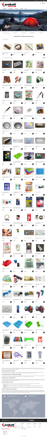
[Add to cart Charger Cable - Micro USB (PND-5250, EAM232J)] (44, 286)
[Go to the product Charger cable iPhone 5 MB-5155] (7, 294)
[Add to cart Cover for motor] (33, 317)
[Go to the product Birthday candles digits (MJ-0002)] (29, 217)
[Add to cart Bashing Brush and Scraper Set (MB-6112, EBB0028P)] (22, 194)
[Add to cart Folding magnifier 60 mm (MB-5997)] (44, 87)
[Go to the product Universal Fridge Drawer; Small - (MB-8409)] (40, 141)
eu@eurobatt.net (4, 0)
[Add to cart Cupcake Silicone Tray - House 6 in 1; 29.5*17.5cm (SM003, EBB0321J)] (33, 332)
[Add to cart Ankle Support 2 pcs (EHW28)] (33, 164)
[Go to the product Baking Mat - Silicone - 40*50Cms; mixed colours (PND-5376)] (40, 171)
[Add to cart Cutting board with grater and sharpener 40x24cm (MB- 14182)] (33, 87)
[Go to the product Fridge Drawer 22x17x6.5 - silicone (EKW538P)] (18, 95)
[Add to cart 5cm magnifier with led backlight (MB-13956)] (11, 72)
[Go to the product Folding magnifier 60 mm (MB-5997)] (40, 79)
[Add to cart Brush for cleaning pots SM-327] (33, 240)
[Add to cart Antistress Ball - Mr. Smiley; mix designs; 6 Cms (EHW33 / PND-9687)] (44, 164)
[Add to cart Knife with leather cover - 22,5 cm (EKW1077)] (11, 118)
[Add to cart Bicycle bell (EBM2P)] (44, 194)
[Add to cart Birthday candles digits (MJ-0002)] (33, 225)
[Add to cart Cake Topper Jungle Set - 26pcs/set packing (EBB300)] (33, 72)
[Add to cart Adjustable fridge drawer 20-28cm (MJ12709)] (22, 72)
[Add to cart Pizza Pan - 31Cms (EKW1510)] (44, 118)
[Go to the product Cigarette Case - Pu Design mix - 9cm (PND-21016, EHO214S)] (29, 294)
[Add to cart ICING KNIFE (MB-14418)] (11, 54)
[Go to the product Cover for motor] (29, 309)
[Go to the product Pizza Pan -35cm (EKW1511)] (18, 125)
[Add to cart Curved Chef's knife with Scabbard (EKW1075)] (22, 87)
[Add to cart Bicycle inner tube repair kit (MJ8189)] (33, 210)
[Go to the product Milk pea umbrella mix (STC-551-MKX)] (18, 110)
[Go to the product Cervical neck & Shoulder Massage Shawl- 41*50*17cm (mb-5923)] (29, 278)
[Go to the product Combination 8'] (18, 309)
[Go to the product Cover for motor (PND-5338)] (40, 309)
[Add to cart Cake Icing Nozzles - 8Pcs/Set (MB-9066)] (33, 256)
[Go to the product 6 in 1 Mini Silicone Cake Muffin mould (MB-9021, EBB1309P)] (18, 156)
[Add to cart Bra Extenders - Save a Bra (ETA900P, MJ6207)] (11, 240)
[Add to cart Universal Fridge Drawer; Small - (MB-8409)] (44, 149)
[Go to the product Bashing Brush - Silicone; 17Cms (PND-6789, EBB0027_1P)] (7, 186)
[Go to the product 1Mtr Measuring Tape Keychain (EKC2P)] (7, 156)
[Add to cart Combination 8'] (22, 317)
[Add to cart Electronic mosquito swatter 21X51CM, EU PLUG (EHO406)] (44, 363)
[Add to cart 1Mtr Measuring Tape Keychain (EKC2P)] (11, 164)
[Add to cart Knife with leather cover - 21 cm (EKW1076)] (44, 103)
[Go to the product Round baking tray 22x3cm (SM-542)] (40, 125)
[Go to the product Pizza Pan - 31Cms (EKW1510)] (40, 110)
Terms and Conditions (17, 426)
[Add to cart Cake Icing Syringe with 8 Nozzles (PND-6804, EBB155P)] (44, 256)
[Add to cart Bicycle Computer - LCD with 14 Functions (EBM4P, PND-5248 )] (22, 210)
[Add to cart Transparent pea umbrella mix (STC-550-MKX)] (33, 149)
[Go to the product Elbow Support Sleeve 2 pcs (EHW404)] (29, 355)
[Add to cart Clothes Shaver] (44, 302)
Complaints (34, 426)
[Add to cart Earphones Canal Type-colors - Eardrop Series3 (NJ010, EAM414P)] (11, 363)
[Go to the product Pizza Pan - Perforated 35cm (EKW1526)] (7, 125)
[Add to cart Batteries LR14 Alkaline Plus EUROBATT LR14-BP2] (33, 195)
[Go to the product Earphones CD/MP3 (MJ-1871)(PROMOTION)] (18, 355)
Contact (40, 426)
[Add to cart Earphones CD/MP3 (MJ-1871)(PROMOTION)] (22, 363)
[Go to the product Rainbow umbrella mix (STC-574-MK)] (29, 125)
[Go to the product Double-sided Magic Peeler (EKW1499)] (29, 339)
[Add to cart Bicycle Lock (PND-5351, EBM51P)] (11, 225)
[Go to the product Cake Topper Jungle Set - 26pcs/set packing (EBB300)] (29, 64)
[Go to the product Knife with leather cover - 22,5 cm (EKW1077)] (7, 110)
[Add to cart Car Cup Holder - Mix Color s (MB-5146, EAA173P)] (22, 286)
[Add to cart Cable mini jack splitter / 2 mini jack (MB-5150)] (44, 240)
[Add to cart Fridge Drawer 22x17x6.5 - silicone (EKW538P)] (22, 103)
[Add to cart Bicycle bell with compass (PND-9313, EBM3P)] (11, 210)
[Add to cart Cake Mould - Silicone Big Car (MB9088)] (11, 271)
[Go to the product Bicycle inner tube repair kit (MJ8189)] (29, 202)
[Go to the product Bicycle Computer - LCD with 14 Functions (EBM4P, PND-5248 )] (18, 202)
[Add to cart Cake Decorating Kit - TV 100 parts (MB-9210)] (11, 256)
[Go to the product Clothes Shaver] (40, 294)
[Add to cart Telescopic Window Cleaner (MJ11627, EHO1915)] (22, 149)
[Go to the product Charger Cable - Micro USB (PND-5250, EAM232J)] (40, 278)
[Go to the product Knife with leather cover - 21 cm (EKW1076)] (40, 95)
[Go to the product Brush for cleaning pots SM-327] (29, 232)
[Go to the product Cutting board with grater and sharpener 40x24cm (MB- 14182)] (29, 79)
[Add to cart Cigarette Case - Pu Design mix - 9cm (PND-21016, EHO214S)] (33, 302)
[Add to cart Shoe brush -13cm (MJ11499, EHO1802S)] (11, 149)
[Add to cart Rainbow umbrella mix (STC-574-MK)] (33, 133)
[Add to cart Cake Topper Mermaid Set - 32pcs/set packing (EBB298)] (44, 72)
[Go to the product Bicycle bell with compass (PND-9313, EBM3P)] (7, 202)
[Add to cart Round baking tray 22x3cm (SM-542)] (44, 133)
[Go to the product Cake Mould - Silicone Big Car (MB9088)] (7, 263)
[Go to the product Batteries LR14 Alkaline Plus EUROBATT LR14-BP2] (29, 186)
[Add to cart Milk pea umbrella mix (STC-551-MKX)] (22, 118)
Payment (22, 426)
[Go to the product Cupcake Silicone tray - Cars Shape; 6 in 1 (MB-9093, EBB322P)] (7, 324)
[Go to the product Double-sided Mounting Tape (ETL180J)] (40, 339)
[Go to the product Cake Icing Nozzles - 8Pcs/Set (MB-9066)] (29, 248)
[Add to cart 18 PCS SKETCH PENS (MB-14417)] (22, 54)
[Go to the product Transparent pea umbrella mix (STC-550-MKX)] (29, 141)
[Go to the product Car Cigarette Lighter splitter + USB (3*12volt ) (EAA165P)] (40, 263)
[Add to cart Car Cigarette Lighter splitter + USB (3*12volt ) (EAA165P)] (44, 271)
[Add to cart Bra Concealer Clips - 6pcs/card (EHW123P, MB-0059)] (44, 225)
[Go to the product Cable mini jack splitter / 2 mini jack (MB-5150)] (40, 232)
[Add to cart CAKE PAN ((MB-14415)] (44, 54)
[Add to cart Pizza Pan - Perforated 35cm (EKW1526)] (11, 133)
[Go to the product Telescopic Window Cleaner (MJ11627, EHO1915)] (18, 141)
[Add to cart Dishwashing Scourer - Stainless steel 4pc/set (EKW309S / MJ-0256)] (11, 348)
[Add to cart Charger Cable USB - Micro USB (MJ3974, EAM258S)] (22, 302)
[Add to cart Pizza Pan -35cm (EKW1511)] (22, 133)
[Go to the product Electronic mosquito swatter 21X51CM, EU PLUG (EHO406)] (40, 355)
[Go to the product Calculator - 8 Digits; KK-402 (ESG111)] (18, 263)
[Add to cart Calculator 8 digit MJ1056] (33, 271)
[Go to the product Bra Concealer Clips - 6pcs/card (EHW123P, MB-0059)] (40, 217)
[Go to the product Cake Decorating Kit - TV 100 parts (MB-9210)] (7, 248)
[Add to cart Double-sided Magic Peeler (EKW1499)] (33, 347)
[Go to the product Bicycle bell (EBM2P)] (40, 186)
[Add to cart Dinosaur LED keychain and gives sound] (44, 332)
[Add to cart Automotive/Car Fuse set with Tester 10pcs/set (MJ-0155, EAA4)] (22, 179)
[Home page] (9, 4)
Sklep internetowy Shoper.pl (23, 435)
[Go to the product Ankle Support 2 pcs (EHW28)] (29, 156)
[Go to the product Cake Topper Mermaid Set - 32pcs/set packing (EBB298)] (40, 64)
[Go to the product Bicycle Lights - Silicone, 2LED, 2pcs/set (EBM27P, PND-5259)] (40, 202)
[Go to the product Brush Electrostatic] (18, 232)
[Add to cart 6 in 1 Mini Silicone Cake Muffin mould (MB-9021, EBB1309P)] (22, 164)
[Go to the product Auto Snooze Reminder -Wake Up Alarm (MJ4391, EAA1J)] (7, 171)
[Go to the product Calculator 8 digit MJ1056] (29, 263)
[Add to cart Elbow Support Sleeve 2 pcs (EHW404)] (33, 363)
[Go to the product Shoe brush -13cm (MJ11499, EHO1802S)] (7, 141)
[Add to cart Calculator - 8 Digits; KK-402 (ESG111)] (22, 271)
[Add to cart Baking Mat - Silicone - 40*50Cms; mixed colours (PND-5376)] (44, 179)
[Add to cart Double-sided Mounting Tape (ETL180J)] (44, 347)
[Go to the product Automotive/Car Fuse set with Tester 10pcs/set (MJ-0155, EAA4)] (18, 171)
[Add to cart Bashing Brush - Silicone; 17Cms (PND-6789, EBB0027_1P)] (11, 194)
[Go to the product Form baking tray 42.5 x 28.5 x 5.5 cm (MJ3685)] (7, 95)
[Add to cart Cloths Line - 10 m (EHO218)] (11, 317)
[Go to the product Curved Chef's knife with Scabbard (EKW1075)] (18, 79)
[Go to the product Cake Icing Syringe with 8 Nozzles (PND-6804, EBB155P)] (40, 248)
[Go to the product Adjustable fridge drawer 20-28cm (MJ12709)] (18, 64)
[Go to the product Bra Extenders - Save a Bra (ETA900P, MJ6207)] (7, 232)
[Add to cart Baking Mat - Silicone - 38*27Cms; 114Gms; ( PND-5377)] (33, 179)
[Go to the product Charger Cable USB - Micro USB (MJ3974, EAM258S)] (18, 294)
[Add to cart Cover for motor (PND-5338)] (44, 317)
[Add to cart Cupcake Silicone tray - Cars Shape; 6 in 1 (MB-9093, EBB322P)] (11, 332)
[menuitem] (5, 9)
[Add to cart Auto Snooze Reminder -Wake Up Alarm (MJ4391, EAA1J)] (11, 179)
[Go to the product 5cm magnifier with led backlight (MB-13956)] (7, 64)
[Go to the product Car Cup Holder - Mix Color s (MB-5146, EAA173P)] (18, 278)
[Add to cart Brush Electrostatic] (22, 240)
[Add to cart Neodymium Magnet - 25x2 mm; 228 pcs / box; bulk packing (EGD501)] (33, 118)
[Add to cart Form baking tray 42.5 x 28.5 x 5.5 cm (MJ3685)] (11, 103)
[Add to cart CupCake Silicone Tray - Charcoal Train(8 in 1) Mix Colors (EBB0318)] (22, 332)
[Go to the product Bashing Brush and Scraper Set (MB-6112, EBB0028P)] (18, 186)
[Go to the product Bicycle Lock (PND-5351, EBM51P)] (7, 217)
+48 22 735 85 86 (9, 0)
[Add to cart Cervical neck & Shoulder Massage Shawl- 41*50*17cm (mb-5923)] (33, 286)
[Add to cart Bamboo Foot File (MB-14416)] (33, 54)
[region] (23, 20)
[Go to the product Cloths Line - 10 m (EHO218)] (7, 309)
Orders (28, 426)
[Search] (40, 3)
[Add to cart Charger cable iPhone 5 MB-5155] (11, 302)
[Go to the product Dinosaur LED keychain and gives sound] (40, 324)
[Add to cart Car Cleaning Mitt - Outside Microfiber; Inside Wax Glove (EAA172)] (11, 286)
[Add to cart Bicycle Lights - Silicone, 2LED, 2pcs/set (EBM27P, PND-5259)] (44, 210)
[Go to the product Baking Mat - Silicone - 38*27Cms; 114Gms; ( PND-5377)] (29, 171)
